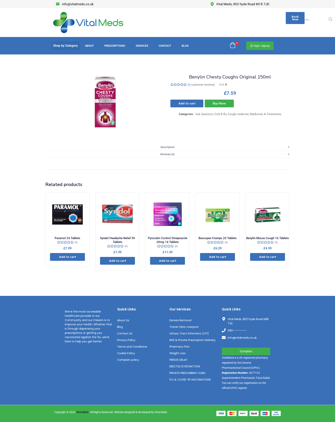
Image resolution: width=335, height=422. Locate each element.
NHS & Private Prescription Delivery (192, 340)
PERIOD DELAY (178, 360)
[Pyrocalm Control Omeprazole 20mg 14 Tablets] (167, 214)
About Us (123, 320)
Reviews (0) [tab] (167, 154)
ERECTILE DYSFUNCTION (184, 366)
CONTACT (165, 45)
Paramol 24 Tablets (67, 238)
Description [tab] (168, 147)
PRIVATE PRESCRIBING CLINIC (187, 373)
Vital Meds (82, 412)
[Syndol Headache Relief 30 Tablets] (117, 214)
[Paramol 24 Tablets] (67, 214)
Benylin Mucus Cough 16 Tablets (267, 238)
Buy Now (219, 103)
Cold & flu (220, 114)
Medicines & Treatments (265, 114)
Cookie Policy (126, 353)
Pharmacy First (179, 347)
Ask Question (204, 114)
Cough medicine (238, 114)
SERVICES (142, 45)
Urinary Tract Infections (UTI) (189, 333)
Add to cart (187, 103)
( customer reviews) (201, 84)
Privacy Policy (126, 340)
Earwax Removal (180, 320)
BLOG (185, 45)
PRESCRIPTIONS (114, 45)
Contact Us (124, 333)
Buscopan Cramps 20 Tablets (218, 238)
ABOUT (89, 45)
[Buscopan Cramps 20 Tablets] (217, 214)
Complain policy (128, 360)
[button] (65, 45)
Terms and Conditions (132, 347)
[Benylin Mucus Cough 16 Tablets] (267, 214)
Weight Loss (177, 353)
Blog (120, 327)
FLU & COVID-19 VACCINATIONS (190, 380)
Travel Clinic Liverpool (184, 327)
